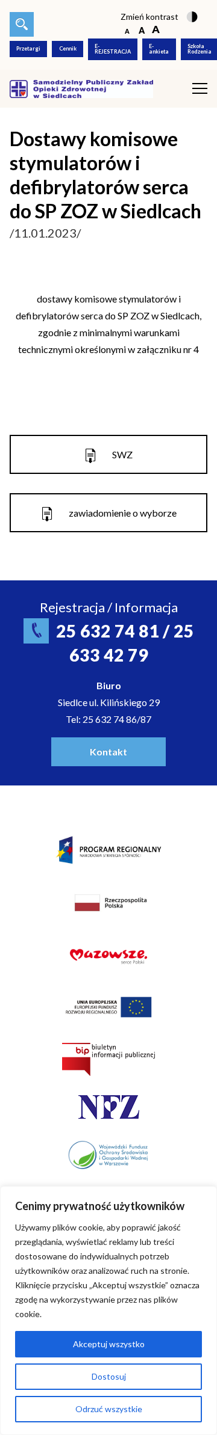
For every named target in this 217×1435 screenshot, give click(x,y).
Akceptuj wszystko (109, 1344)
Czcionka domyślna (127, 30)
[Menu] (199, 88)
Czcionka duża (155, 30)
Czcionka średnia (141, 30)
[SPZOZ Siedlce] (81, 87)
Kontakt (108, 751)
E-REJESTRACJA (113, 49)
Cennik (68, 48)
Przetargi (28, 48)
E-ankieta (159, 49)
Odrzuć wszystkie (108, 1409)
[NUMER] (22, 24)
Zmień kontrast (149, 16)
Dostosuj (109, 1376)
